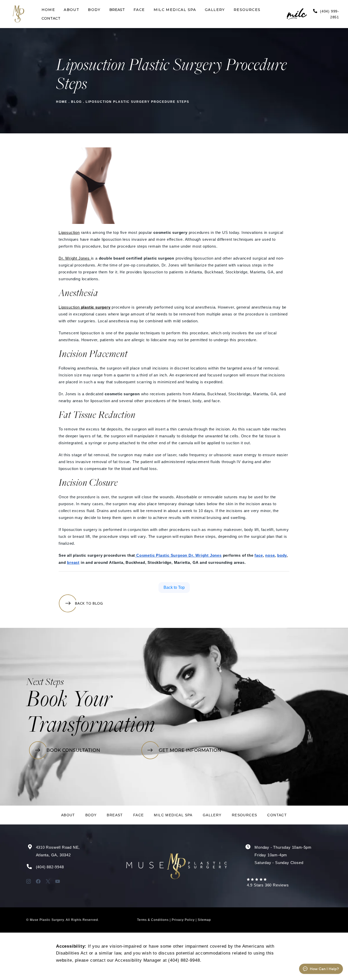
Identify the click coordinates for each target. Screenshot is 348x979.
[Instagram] (28, 881)
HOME (61, 102)
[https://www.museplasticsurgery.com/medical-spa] (293, 14)
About (68, 815)
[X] (48, 881)
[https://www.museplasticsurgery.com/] (18, 14)
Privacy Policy (183, 920)
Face (138, 815)
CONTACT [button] (51, 18)
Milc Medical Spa (173, 815)
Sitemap (204, 920)
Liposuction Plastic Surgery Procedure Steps (137, 102)
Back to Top (174, 587)
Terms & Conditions (153, 920)
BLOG (76, 102)
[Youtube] (57, 881)
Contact (277, 815)
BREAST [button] (117, 9)
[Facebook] (38, 881)
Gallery (212, 815)
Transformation (90, 726)
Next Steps (45, 683)
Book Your (69, 701)
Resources (244, 815)
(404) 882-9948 (50, 867)
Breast (115, 815)
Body (91, 815)
